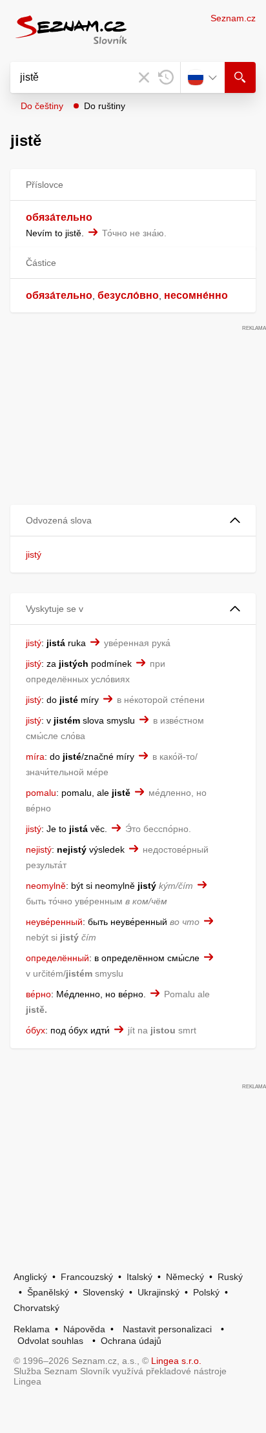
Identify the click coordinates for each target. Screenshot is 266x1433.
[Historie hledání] (166, 77)
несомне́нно (196, 295)
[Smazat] (144, 77)
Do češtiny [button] (42, 106)
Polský (206, 1292)
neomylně (46, 885)
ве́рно (38, 994)
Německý (185, 1277)
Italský (139, 1277)
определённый (57, 958)
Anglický (30, 1277)
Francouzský (87, 1277)
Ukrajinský (158, 1292)
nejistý (39, 849)
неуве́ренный (54, 922)
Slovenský (103, 1292)
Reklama (32, 1329)
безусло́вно (128, 295)
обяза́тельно (59, 217)
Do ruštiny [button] (104, 106)
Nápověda (84, 1329)
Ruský (230, 1277)
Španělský (48, 1292)
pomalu (41, 793)
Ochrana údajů (131, 1341)
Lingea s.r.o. (176, 1361)
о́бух (35, 1030)
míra (35, 756)
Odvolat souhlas (50, 1341)
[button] (133, 520)
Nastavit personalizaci (167, 1329)
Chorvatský (36, 1308)
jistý (33, 554)
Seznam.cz (233, 18)
